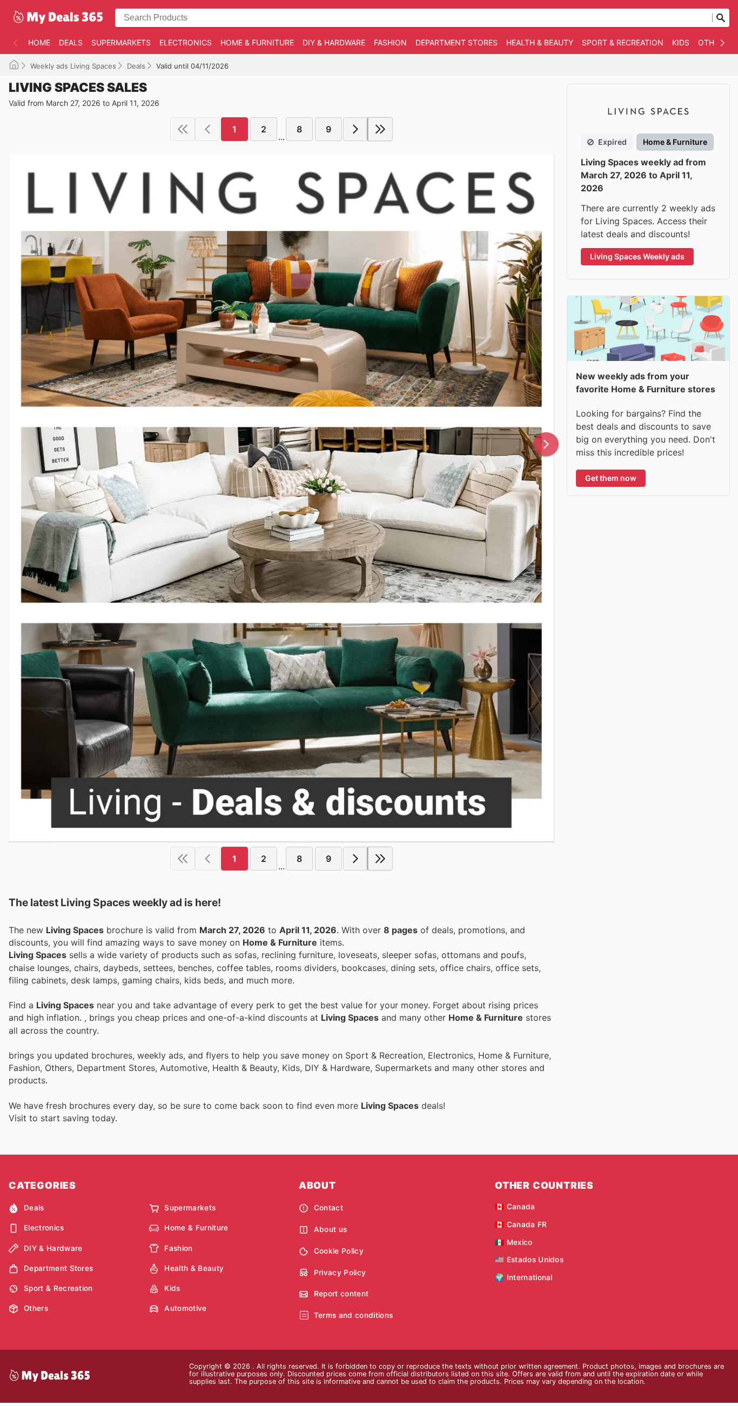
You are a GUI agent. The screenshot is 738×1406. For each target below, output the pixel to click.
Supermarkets (121, 42)
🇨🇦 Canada (515, 1206)
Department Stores (456, 42)
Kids (680, 42)
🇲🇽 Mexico (514, 1242)
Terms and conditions (353, 1315)
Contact (328, 1207)
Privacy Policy (340, 1272)
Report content (341, 1293)
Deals (71, 42)
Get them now (610, 478)
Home (39, 42)
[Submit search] (720, 17)
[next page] (355, 129)
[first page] (182, 129)
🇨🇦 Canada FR (521, 1224)
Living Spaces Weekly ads (637, 256)
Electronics (185, 42)
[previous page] (207, 129)
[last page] (380, 129)
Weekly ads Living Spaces (73, 66)
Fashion (390, 42)
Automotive (185, 1308)
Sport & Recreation (622, 42)
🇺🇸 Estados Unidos (529, 1259)
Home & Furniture (257, 42)
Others (713, 42)
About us (330, 1229)
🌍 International (524, 1277)
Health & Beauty (539, 42)
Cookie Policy (339, 1251)
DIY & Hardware (334, 42)
